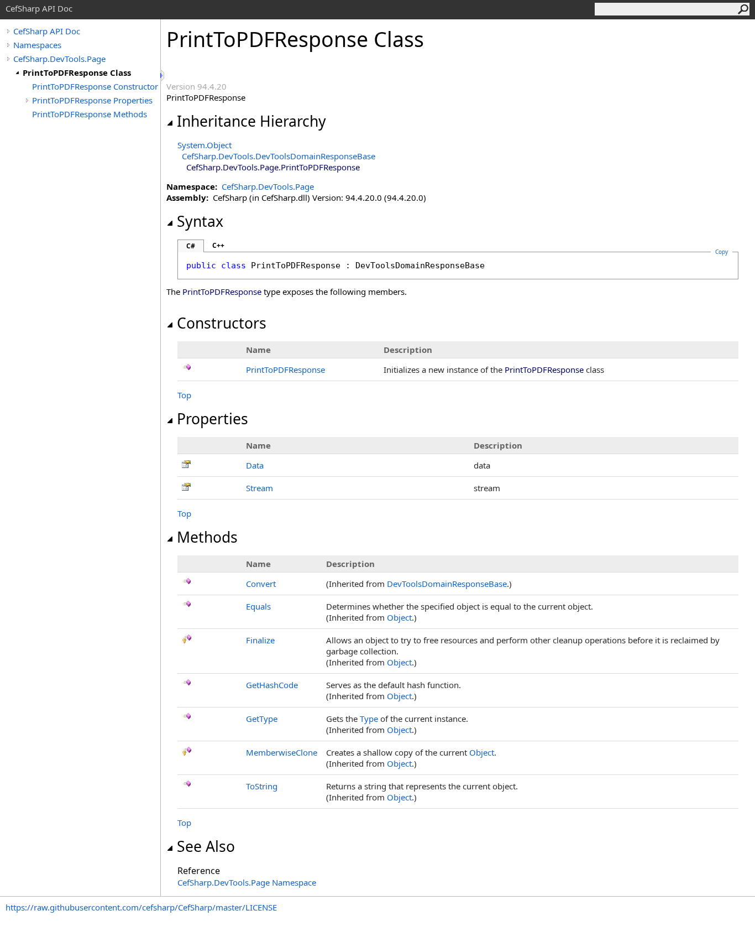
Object (399, 617)
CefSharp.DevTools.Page (59, 58)
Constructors (221, 323)
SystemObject (204, 144)
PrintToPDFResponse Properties (92, 100)
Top (184, 394)
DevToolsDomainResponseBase (447, 583)
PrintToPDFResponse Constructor (95, 86)
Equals (258, 606)
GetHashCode (272, 684)
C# (190, 246)
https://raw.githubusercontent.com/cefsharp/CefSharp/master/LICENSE (141, 907)
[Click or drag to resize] (163, 75)
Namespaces (37, 44)
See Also (206, 846)
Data (255, 465)
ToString (261, 786)
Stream (259, 487)
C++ (218, 245)
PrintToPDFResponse (285, 369)
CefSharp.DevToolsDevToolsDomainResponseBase (278, 156)
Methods (207, 537)
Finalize (260, 640)
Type (369, 718)
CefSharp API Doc (46, 31)
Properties (212, 419)
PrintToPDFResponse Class (77, 72)
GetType (261, 718)
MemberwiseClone (281, 752)
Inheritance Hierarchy (251, 121)
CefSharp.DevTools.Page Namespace (246, 882)
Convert (261, 583)
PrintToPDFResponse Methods (89, 113)
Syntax (200, 221)
